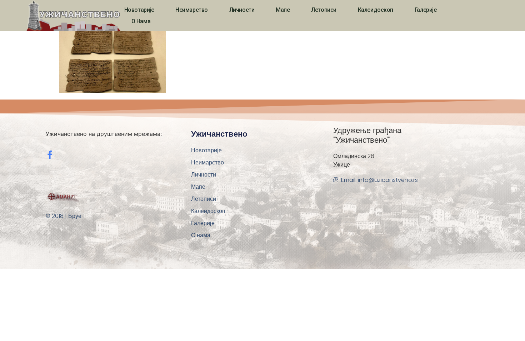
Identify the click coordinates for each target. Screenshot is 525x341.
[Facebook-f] (50, 155)
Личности (241, 9)
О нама (140, 21)
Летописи (323, 9)
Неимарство (191, 9)
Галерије (425, 9)
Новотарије (139, 9)
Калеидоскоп (375, 9)
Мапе (283, 9)
